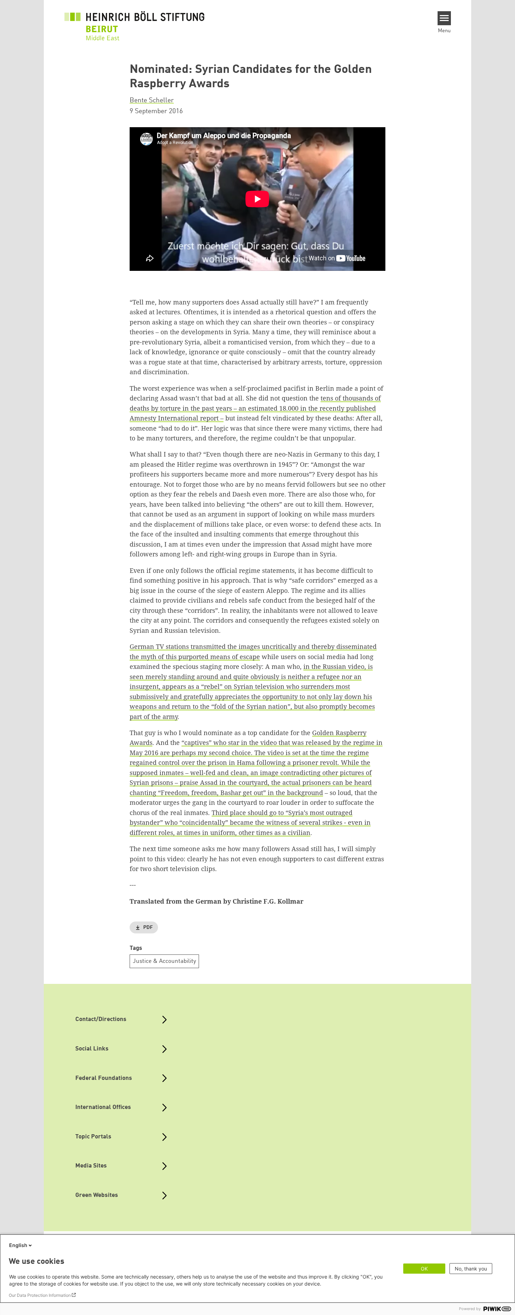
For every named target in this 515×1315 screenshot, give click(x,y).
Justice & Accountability (164, 961)
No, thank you (471, 1269)
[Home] (134, 21)
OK (424, 1269)
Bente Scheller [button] (152, 100)
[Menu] (444, 18)
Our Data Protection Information (40, 1295)
